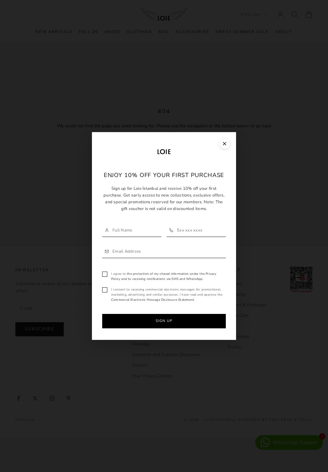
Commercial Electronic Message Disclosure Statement (152, 300)
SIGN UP (164, 320)
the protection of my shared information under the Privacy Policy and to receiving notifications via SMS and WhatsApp (164, 276)
